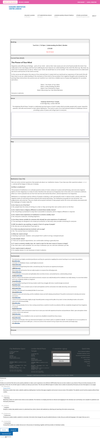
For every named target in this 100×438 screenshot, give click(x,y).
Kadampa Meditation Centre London (17, 8)
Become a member (24, 2)
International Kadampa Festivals (83, 355)
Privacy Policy (87, 359)
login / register (91, 2)
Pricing (88, 365)
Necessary (7, 386)
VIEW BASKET (81, 2)
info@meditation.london (15, 358)
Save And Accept (6, 433)
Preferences (7, 413)
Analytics (6, 405)
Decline (4, 430)
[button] (50, 41)
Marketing (6, 396)
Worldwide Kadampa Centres (83, 353)
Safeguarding (87, 361)
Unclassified (7, 421)
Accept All (13, 430)
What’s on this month (10, 2)
